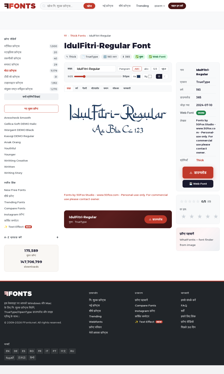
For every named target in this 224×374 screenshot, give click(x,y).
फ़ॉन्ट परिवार (95, 327)
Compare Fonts (14, 208)
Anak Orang (12, 142)
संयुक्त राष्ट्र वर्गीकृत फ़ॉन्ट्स (18, 89)
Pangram (124, 68)
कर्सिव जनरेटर (11, 220)
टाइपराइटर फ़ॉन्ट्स (13, 83)
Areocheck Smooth (17, 117)
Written (9, 166)
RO (32, 351)
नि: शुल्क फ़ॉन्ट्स (97, 300)
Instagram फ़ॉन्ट (14, 214)
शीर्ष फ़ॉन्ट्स (125, 6)
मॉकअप (116, 88)
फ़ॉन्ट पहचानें (141, 300)
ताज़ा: (70, 68)
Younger (10, 154)
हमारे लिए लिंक (188, 316)
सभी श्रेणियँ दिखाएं (31, 96)
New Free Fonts (15, 190)
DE (16, 351)
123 (155, 68)
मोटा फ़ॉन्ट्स (10, 70)
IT (47, 351)
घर (65, 35)
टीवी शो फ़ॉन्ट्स (12, 76)
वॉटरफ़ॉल (95, 88)
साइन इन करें (177, 5)
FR (39, 351)
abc (146, 68)
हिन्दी (32, 357)
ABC (137, 68)
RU (72, 351)
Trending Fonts (14, 202)
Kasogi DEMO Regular (19, 136)
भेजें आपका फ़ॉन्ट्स (98, 332)
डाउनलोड (157, 219)
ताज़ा (69, 88)
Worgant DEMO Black (19, 130)
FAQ (184, 305)
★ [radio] (183, 217)
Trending (142, 6)
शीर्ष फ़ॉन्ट (9, 196)
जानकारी (127, 88)
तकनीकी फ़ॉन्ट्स (12, 58)
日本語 (22, 357)
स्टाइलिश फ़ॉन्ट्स (12, 52)
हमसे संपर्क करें (188, 300)
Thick (200, 160)
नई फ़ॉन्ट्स (108, 6)
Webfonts (96, 321)
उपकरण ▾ (159, 6)
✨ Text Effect (17, 226)
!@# (164, 68)
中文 (63, 351)
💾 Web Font (198, 183)
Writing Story (13, 172)
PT (54, 351)
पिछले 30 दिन (188, 327)
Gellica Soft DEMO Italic (20, 123)
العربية (10, 357)
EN (7, 351)
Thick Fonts (78, 35)
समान (106, 88)
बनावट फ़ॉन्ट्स (11, 64)
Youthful (10, 148)
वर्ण (76, 88)
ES (23, 351)
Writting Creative (16, 160)
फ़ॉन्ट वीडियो (187, 321)
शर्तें (182, 311)
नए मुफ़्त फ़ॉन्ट (31, 108)
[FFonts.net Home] (20, 6)
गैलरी (84, 88)
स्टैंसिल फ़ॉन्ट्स (12, 46)
